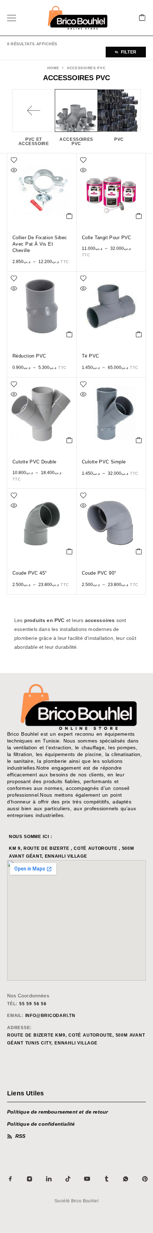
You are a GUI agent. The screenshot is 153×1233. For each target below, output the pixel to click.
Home (53, 68)
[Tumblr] (106, 1178)
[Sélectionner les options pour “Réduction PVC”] (69, 334)
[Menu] (11, 18)
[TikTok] (68, 1178)
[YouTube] (87, 1178)
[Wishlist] (14, 160)
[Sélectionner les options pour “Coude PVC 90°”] (139, 551)
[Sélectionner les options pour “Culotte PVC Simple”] (139, 440)
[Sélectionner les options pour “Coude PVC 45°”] (69, 551)
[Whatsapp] (125, 1178)
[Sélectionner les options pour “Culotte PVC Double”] (69, 440)
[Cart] (142, 18)
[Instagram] (29, 1178)
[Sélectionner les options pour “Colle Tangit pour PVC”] (139, 216)
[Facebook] (10, 1178)
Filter (129, 52)
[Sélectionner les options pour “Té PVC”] (139, 334)
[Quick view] (14, 170)
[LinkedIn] (48, 1178)
